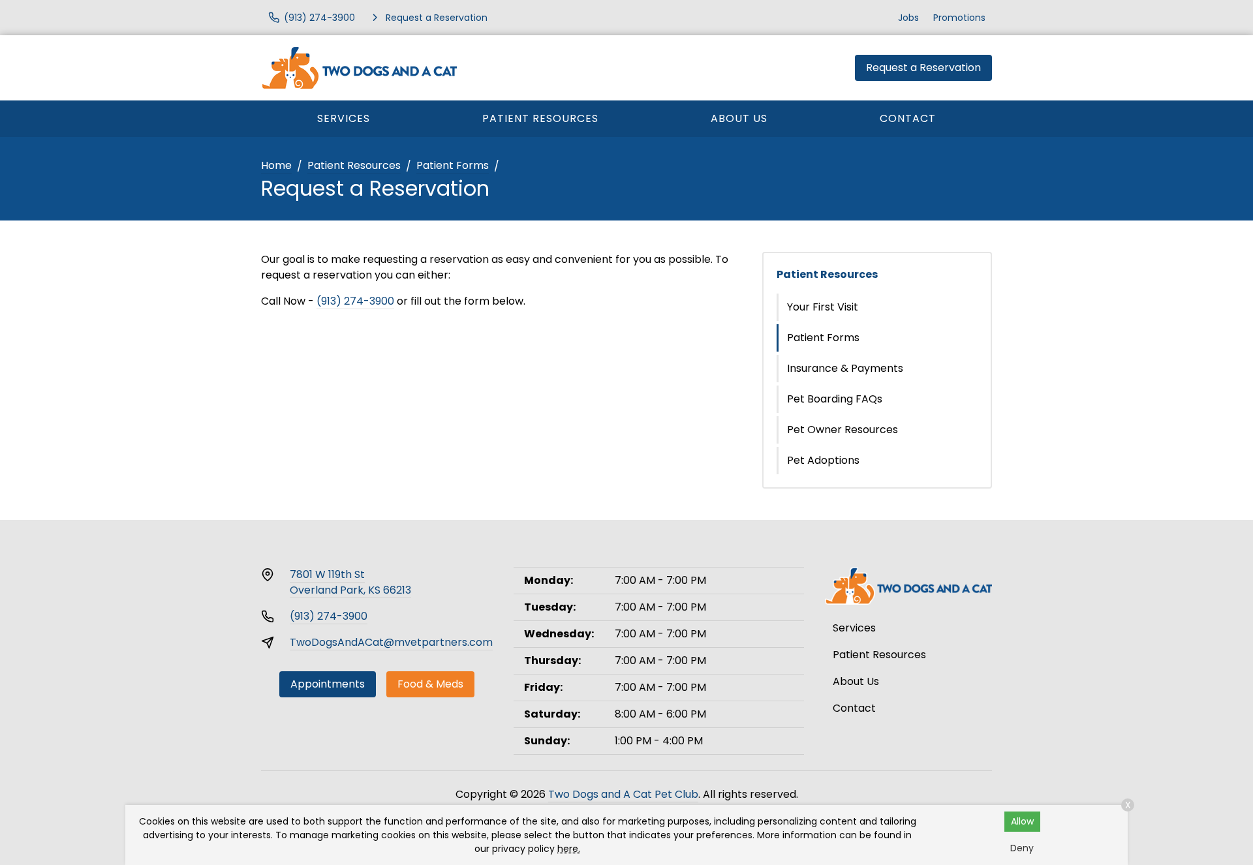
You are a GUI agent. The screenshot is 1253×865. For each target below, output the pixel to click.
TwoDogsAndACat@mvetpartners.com (391, 642)
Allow (1022, 821)
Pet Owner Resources (842, 429)
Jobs (908, 17)
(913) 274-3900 (355, 301)
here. (568, 848)
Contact (908, 118)
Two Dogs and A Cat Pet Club (623, 794)
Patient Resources (540, 118)
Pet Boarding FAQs (834, 398)
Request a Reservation (923, 67)
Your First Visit (822, 306)
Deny (1022, 848)
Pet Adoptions (823, 460)
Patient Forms (452, 165)
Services (343, 118)
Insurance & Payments (845, 368)
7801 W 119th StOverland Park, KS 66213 (350, 582)
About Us (739, 118)
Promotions (959, 17)
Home (276, 165)
